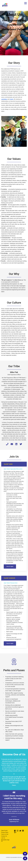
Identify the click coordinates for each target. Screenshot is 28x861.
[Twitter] (20, 831)
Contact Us (4, 836)
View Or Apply (9, 566)
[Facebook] (15, 831)
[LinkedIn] (23, 831)
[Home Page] (5, 8)
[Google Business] (15, 832)
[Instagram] (17, 831)
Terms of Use (4, 834)
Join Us (3, 838)
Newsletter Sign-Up (5, 840)
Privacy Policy (4, 832)
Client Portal (4, 830)
